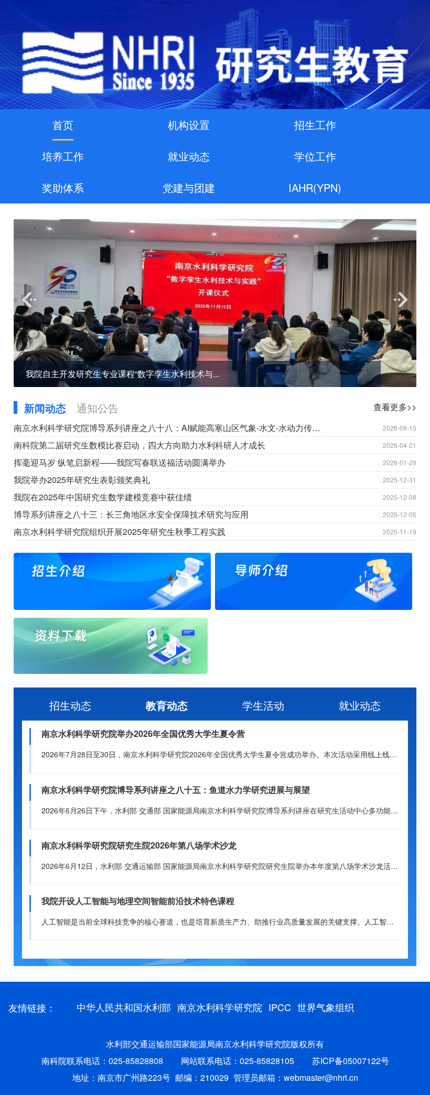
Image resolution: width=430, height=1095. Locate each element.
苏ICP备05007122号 (350, 1061)
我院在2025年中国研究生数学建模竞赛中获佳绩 (103, 497)
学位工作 (315, 156)
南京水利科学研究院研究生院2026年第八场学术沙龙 (138, 845)
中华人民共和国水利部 (124, 1007)
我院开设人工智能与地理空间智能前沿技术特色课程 (137, 900)
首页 (62, 124)
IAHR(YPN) (314, 187)
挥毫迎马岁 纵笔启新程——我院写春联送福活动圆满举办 (119, 462)
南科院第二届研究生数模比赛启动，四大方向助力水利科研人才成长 (139, 445)
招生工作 (315, 124)
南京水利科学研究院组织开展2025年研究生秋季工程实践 (119, 531)
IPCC (279, 1007)
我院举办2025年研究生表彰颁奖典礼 (82, 480)
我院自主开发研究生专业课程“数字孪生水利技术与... (122, 374)
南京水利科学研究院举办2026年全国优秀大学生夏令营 (143, 733)
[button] (29, 300)
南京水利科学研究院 (219, 1007)
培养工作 (63, 156)
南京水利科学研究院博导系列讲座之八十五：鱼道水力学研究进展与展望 (175, 789)
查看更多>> (394, 407)
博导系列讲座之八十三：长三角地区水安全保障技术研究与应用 (131, 514)
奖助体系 (63, 187)
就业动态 (189, 156)
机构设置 (189, 124)
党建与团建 (189, 187)
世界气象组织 (325, 1007)
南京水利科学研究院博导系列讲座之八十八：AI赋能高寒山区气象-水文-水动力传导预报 (171, 428)
